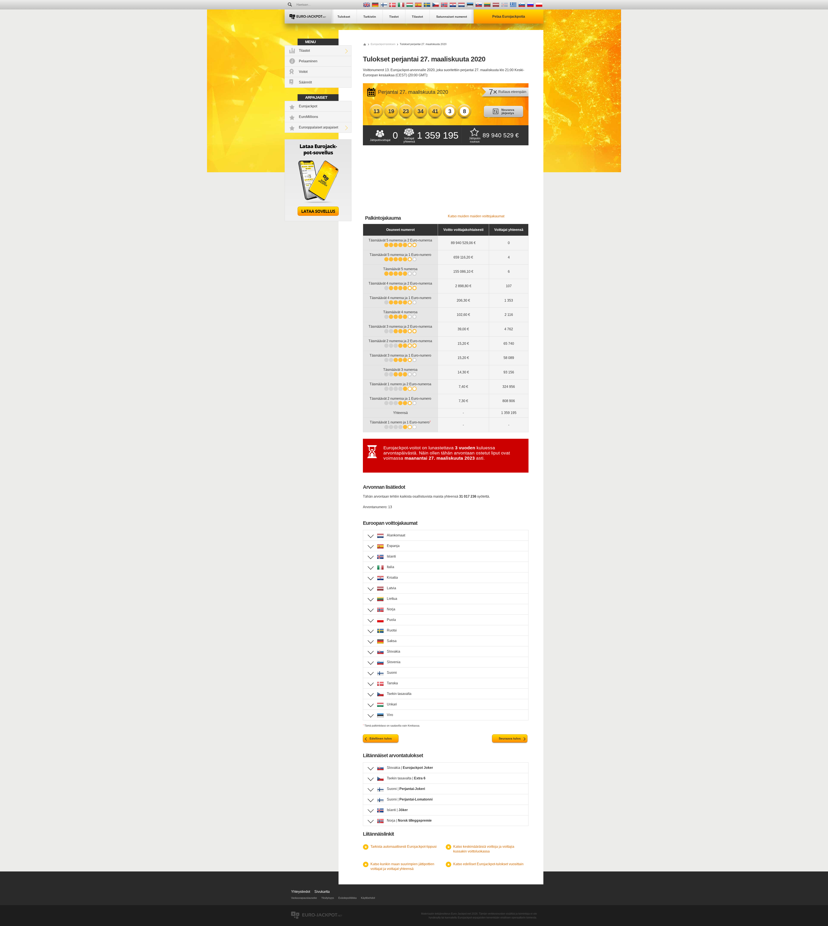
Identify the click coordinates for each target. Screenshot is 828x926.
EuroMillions (308, 117)
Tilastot (304, 50)
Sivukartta (322, 891)
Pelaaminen (308, 61)
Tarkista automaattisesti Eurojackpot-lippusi (403, 846)
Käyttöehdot (368, 897)
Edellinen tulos (381, 738)
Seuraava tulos (510, 738)
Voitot (303, 72)
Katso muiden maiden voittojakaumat (476, 216)
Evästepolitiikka (347, 897)
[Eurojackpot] (308, 16)
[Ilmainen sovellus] (318, 220)
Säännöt (305, 82)
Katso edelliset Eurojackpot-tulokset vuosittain (488, 864)
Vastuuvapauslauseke (304, 897)
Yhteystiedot (300, 891)
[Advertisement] (445, 182)
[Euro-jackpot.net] (364, 44)
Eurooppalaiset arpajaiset (318, 127)
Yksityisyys (327, 897)
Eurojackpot (308, 106)
